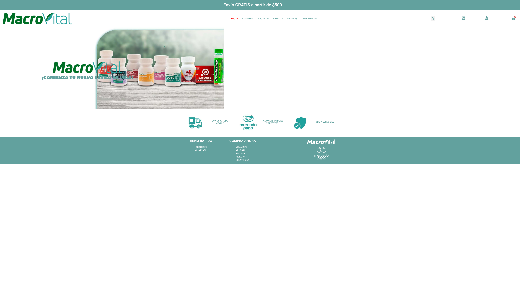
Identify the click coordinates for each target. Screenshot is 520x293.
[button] (433, 18)
